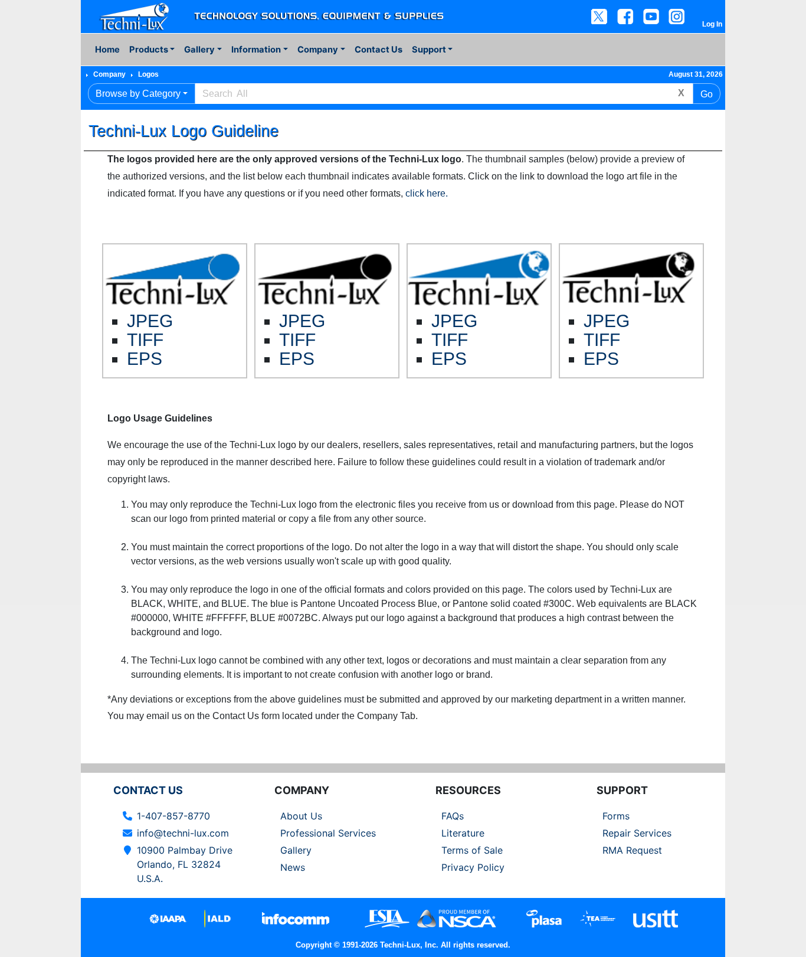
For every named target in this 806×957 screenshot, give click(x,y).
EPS (144, 358)
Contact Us (378, 49)
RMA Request (632, 850)
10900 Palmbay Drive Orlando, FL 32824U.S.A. (184, 864)
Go (706, 94)
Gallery (296, 850)
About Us (301, 816)
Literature (462, 833)
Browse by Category (138, 94)
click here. (426, 193)
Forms (616, 816)
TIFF (145, 339)
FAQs (452, 816)
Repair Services (636, 833)
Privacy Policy (472, 867)
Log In (712, 24)
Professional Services (328, 833)
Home (107, 49)
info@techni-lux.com (183, 833)
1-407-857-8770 (173, 816)
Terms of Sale (472, 850)
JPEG (150, 321)
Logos (148, 74)
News (292, 867)
